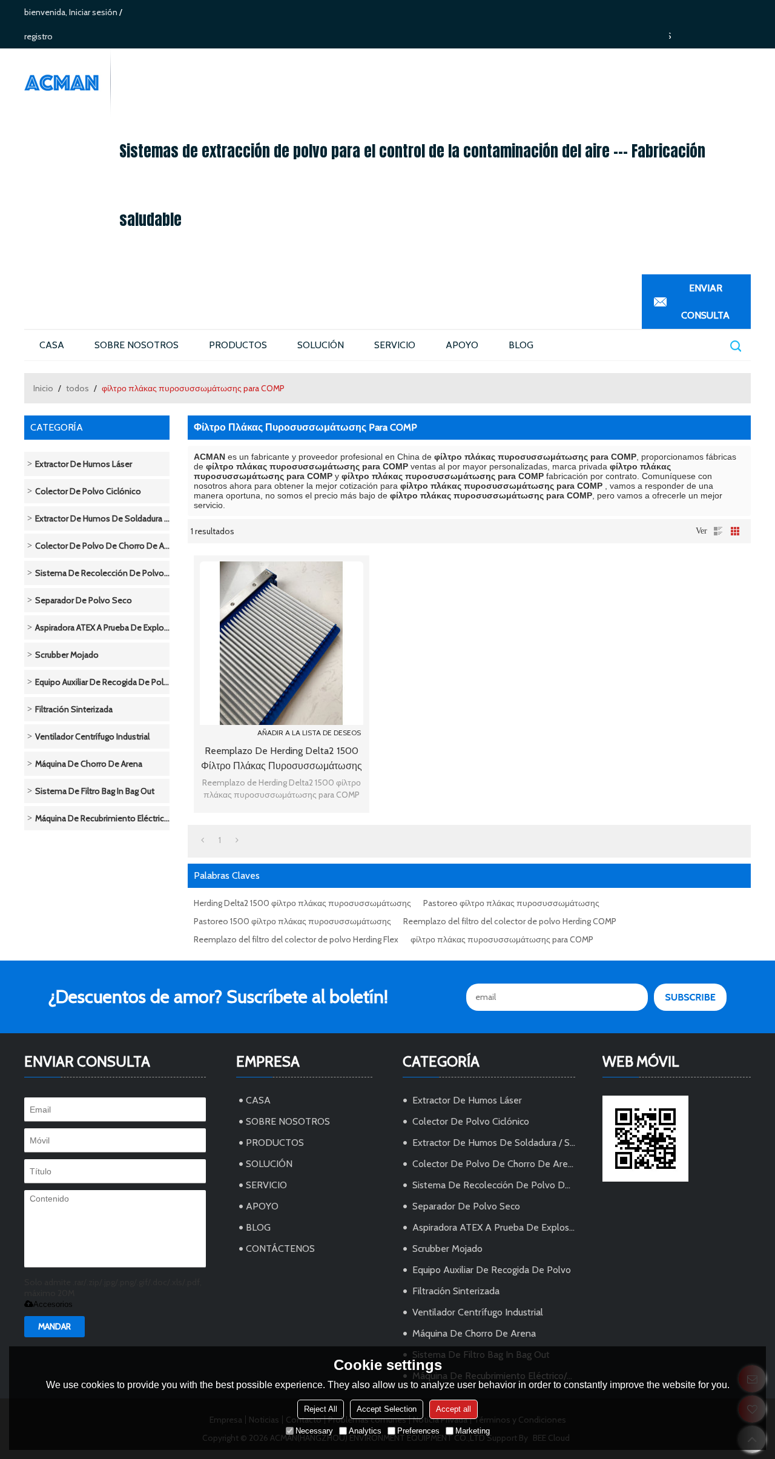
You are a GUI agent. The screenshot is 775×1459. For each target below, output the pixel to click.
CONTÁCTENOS (280, 1248)
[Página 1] (202, 840)
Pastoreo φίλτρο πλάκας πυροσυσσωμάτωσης (511, 903)
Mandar (54, 1326)
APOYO (462, 345)
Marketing (472, 1430)
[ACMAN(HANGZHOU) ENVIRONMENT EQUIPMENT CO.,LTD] (67, 82)
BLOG (521, 345)
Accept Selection (387, 1409)
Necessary (314, 1430)
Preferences (418, 1430)
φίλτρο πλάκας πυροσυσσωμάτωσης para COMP (502, 939)
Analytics (365, 1430)
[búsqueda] (735, 345)
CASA (51, 345)
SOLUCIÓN (320, 345)
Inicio (43, 388)
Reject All (320, 1409)
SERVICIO (394, 345)
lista (718, 531)
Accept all (453, 1409)
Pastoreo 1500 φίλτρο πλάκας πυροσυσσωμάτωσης (292, 921)
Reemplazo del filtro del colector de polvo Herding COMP (509, 921)
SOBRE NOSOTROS (136, 345)
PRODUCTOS (238, 345)
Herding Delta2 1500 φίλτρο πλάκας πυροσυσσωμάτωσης (302, 903)
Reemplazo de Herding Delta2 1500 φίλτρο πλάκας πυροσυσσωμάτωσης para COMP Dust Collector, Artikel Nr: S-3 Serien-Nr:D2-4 (281, 759)
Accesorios (53, 1304)
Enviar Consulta (705, 301)
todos (77, 388)
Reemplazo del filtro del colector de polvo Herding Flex (296, 939)
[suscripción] (690, 997)
